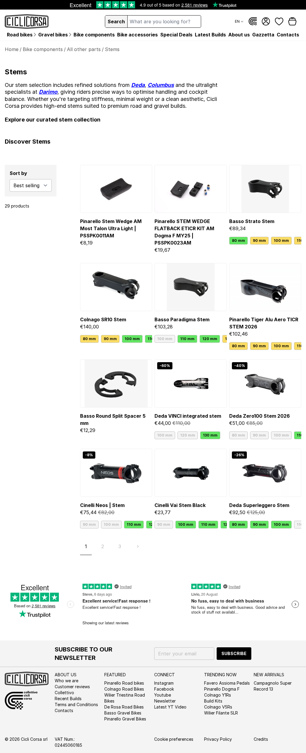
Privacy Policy (218, 739)
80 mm (238, 240)
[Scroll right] (297, 241)
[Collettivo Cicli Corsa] (253, 21)
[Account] (266, 21)
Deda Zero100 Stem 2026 (259, 416)
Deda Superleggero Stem (259, 505)
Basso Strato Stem (251, 221)
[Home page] (27, 21)
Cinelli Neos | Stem (102, 505)
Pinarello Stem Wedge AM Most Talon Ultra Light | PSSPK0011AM (111, 228)
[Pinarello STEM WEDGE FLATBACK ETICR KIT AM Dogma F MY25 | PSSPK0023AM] (190, 189)
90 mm (259, 240)
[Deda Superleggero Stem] (265, 473)
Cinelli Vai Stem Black (180, 505)
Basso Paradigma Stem (181, 319)
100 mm (281, 240)
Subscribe (234, 653)
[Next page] (138, 546)
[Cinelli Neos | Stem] (116, 473)
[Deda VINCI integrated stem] (190, 383)
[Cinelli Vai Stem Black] (190, 473)
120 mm (209, 338)
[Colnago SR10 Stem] (116, 287)
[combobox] (164, 21)
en (237, 21)
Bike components (43, 49)
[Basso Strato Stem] (265, 189)
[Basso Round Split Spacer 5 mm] (116, 383)
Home (12, 49)
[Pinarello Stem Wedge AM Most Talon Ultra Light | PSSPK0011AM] (116, 189)
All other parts (84, 49)
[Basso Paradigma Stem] (190, 287)
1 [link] (86, 546)
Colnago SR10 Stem (103, 319)
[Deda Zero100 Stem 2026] (265, 383)
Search (116, 21)
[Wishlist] (279, 21)
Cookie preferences (173, 739)
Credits (261, 739)
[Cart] (292, 21)
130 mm (210, 435)
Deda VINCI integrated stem (187, 416)
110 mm (187, 338)
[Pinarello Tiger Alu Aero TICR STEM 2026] (265, 287)
